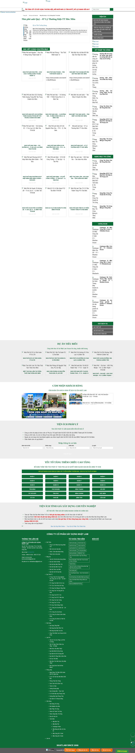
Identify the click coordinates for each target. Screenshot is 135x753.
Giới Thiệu (27, 6)
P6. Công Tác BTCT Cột (55, 595)
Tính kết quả (67, 454)
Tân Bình (32, 489)
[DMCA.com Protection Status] (50, 750)
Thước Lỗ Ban (53, 686)
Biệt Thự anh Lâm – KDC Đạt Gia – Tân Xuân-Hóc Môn (79, 177)
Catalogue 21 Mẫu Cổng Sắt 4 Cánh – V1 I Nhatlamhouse (106, 262)
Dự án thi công (107, 750)
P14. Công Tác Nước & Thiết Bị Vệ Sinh (57, 619)
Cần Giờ (102, 498)
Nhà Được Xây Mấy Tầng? (56, 648)
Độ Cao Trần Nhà (54, 658)
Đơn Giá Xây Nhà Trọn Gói (56, 567)
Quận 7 (79, 481)
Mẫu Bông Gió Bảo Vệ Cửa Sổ (59, 730)
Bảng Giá (36, 6)
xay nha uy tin (82, 548)
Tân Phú (56, 493)
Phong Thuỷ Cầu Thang (55, 681)
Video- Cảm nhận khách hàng (56, 551)
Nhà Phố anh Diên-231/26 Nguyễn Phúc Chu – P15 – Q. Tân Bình (55, 147)
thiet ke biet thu (81, 542)
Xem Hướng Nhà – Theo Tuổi (57, 691)
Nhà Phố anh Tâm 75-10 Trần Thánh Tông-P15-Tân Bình (79, 208)
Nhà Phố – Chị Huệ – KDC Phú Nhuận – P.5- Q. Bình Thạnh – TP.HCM (102, 374)
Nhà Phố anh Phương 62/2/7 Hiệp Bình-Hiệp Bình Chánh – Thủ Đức (32, 178)
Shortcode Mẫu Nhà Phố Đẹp (75, 583)
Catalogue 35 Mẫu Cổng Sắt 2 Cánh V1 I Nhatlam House (106, 229)
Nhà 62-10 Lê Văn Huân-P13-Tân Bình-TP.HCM (55, 208)
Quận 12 (102, 485)
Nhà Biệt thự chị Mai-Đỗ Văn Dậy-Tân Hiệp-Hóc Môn (79, 73)
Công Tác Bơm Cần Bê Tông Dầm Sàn (106, 107)
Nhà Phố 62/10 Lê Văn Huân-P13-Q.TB (32, 359)
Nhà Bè (55, 498)
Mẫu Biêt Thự (56, 721)
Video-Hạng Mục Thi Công (56, 714)
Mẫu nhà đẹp (95, 750)
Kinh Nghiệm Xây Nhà (55, 706)
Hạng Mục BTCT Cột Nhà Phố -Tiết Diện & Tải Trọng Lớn (106, 120)
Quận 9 (32, 485)
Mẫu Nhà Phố (56, 724)
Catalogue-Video (57, 726)
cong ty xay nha (81, 545)
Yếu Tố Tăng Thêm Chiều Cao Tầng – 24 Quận (57, 645)
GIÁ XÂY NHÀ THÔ (99, 330)
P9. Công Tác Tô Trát (55, 602)
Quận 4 (102, 476)
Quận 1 (32, 476)
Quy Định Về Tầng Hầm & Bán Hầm (58, 656)
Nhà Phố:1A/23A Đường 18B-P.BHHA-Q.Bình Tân (102, 359)
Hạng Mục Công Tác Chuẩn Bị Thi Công (106, 194)
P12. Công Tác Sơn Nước (56, 612)
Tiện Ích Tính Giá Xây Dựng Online (58, 559)
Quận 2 (55, 476)
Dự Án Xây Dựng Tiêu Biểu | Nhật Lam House (79, 577)
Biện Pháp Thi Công (54, 709)
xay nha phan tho (73, 548)
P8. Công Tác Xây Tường (56, 600)
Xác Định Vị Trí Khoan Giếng (56, 698)
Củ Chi (32, 498)
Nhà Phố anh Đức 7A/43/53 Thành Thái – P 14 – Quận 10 (79, 372)
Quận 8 (102, 481)
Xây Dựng (56, 6)
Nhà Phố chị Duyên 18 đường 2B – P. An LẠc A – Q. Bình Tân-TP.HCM (32, 209)
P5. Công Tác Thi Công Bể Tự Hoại (57, 591)
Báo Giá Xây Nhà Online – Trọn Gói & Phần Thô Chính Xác (102, 22)
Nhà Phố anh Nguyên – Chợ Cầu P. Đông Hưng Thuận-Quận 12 (32, 73)
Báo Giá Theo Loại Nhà (55, 569)
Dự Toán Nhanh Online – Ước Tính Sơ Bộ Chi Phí (78, 573)
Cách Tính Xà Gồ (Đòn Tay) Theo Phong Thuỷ (78, 556)
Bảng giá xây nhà (83, 750)
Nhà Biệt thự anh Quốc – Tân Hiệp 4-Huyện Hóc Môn (79, 115)
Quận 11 (79, 485)
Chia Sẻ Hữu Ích (53, 716)
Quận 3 (79, 476)
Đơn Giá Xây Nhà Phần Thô (56, 564)
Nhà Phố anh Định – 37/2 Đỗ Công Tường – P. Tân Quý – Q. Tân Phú (56, 178)
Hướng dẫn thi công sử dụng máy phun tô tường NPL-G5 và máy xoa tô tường (106, 56)
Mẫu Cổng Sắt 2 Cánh (58, 733)
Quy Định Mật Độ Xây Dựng (56, 651)
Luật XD (63, 6)
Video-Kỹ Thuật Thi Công (56, 711)
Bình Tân (79, 498)
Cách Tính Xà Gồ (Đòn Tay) (56, 683)
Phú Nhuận (56, 489)
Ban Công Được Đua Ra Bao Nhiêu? (56, 666)
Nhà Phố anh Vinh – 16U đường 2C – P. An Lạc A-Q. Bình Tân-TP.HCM (32, 147)
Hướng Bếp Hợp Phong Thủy (57, 696)
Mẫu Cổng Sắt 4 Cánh (58, 736)
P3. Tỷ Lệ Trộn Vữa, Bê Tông (57, 585)
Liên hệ (91, 6)
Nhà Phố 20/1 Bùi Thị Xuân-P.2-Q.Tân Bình (56, 359)
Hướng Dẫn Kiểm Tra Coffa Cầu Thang (106, 78)
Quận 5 (32, 481)
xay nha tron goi (72, 545)
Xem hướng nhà (98, 38)
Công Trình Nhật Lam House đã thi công (58, 634)
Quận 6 (55, 481)
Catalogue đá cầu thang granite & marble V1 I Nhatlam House (106, 302)
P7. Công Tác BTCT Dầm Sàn (57, 597)
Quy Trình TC (46, 6)
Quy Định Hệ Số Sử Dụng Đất (57, 653)
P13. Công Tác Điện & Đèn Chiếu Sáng (57, 615)
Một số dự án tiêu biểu (55, 549)
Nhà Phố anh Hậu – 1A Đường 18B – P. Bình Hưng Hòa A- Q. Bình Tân (56, 116)
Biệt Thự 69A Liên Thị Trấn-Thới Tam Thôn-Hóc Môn (32, 372)
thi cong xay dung (82, 550)
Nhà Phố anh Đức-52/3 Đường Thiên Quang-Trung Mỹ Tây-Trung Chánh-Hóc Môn (32, 116)
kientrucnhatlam (73, 553)
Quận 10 (56, 485)
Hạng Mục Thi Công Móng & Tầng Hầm (106, 139)
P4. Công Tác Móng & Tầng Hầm (57, 588)
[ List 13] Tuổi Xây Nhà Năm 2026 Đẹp (58, 677)
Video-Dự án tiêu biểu (55, 554)
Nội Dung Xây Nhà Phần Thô (56, 628)
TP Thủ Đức (32, 493)
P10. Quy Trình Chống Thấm (56, 605)
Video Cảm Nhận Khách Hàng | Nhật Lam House (78, 580)
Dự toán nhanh (71, 750)
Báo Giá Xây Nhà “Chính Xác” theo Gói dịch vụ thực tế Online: (78, 560)
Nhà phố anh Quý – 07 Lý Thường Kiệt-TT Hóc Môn (79, 146)
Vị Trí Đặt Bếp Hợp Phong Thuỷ (57, 693)
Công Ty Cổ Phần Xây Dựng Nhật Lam (58, 545)
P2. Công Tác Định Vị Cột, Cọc (57, 583)
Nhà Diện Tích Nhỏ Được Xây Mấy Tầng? (58, 662)
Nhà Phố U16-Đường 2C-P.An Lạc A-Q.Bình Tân (79, 359)
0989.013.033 (122, 751)
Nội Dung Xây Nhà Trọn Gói (56, 630)
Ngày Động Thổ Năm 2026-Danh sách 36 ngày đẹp (57, 673)
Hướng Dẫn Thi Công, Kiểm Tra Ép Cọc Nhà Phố (106, 92)
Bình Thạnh (79, 489)
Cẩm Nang (82, 6)
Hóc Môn (103, 493)
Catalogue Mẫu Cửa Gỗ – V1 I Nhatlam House (106, 247)
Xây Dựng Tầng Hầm (54, 625)
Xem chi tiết (32, 78)
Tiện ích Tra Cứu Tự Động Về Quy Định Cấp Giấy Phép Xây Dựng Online (102, 29)
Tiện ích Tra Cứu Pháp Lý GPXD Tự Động (57, 640)
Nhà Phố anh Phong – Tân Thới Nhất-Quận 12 (56, 73)
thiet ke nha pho (72, 550)
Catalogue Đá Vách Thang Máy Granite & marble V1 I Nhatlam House (106, 279)
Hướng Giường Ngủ (54, 688)
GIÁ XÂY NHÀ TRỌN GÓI (100, 334)
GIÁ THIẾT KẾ (97, 327)
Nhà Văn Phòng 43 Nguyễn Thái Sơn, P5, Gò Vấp (56, 372)
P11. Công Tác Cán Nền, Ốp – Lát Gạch (58, 608)
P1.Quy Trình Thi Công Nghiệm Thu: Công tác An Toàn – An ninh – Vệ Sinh (58, 578)
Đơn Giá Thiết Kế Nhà (55, 561)
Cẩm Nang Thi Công (54, 704)
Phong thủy (73, 6)
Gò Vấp (102, 489)
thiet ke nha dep (72, 542)
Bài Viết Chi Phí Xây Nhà (55, 572)
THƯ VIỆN (52, 719)
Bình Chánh (79, 493)
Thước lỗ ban (98, 34)
